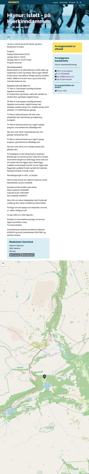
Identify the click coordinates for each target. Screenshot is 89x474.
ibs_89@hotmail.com (65, 76)
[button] (72, 2)
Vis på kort (15, 255)
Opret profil (63, 2)
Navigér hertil (28, 255)
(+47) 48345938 (63, 73)
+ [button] (3, 263)
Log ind (55, 2)
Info (8, 37)
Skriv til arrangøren (65, 71)
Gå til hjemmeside (64, 79)
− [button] (3, 266)
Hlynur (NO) (62, 90)
